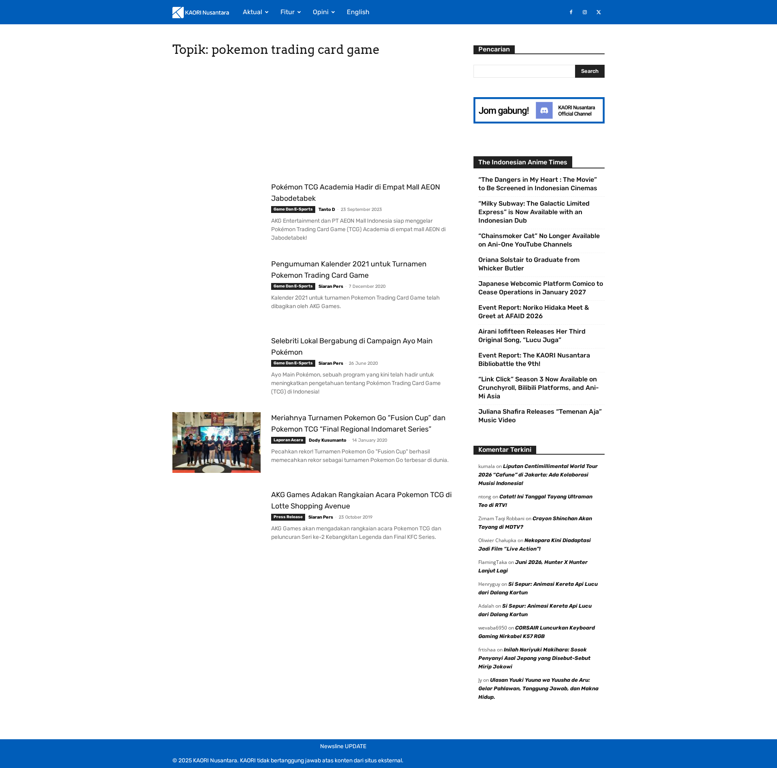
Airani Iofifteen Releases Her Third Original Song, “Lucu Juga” (532, 336)
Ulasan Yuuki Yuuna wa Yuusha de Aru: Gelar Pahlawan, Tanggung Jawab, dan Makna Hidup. (538, 688)
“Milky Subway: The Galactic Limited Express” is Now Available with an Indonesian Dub (534, 212)
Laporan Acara (288, 440)
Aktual (252, 12)
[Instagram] (585, 12)
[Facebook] (571, 12)
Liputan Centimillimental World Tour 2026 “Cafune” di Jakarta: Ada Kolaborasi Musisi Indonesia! (538, 474)
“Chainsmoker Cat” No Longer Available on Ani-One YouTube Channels (539, 240)
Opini (321, 12)
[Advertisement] (313, 121)
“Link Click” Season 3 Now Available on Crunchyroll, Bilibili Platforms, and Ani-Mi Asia (538, 387)
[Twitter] (598, 12)
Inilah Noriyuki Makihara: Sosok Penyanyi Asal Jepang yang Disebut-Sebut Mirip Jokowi (534, 658)
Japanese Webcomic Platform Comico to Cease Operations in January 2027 (540, 288)
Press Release (288, 517)
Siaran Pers (330, 286)
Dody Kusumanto (327, 440)
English (358, 12)
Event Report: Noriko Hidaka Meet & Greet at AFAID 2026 (533, 312)
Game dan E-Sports (293, 209)
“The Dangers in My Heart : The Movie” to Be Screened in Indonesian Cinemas (537, 184)
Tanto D (326, 209)
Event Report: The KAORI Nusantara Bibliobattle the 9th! (534, 359)
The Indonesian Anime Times (522, 162)
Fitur (287, 12)
